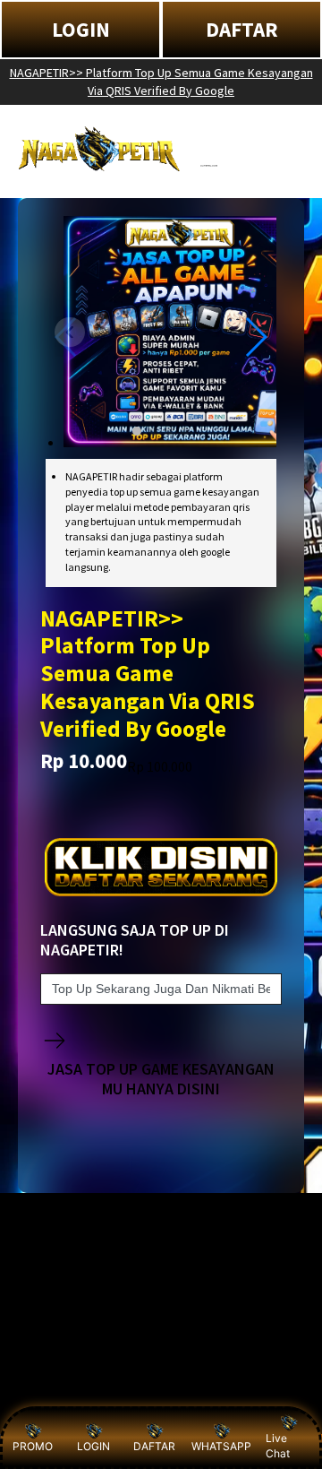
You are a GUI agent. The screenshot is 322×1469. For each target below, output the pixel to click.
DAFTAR (242, 29)
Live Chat (278, 1445)
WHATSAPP (221, 1446)
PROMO (33, 1446)
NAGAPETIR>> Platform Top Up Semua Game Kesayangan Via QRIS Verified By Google (161, 82)
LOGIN (81, 29)
